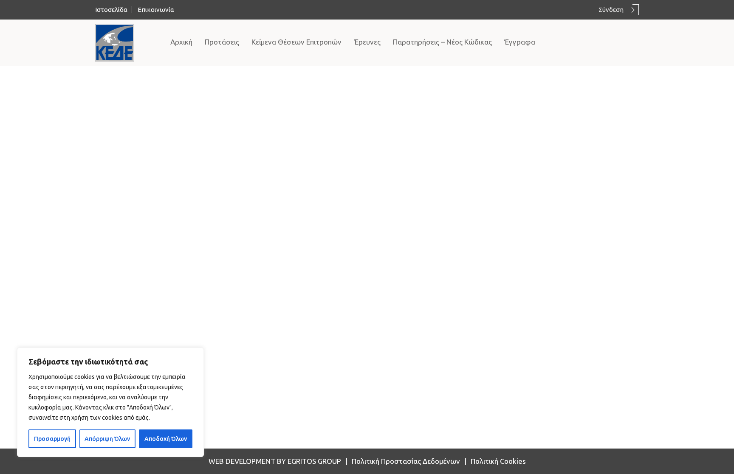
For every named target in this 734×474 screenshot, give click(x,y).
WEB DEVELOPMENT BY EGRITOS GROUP (275, 461)
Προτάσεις (222, 42)
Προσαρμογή (52, 438)
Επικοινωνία (156, 9)
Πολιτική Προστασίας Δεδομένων (406, 461)
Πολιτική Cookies (498, 461)
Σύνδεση (611, 9)
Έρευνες (367, 42)
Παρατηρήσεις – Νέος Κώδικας (442, 42)
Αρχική (181, 42)
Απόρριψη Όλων (107, 438)
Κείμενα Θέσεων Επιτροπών (296, 42)
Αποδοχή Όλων (165, 438)
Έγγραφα (519, 42)
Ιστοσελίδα (111, 9)
